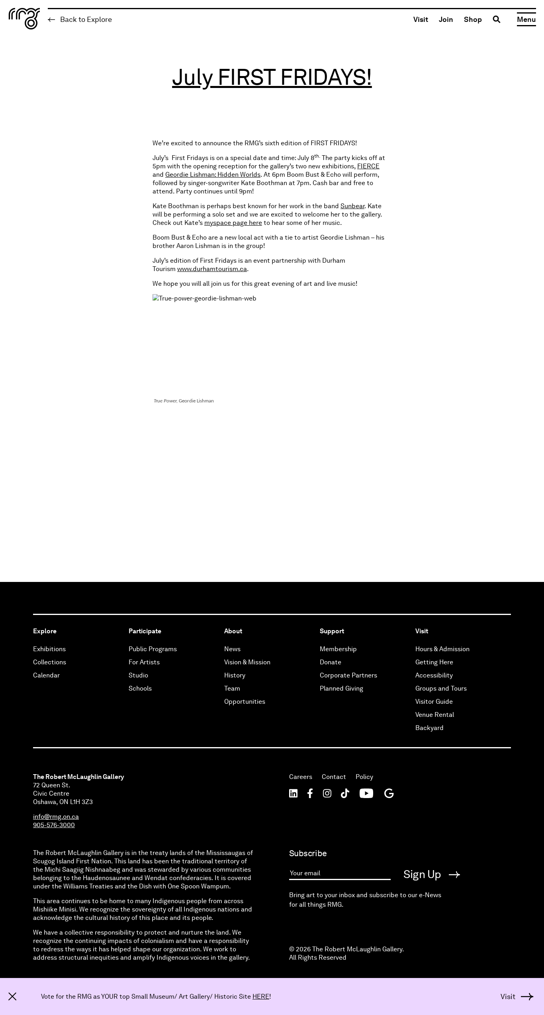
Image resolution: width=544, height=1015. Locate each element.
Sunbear (352, 206)
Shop (473, 19)
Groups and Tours (441, 688)
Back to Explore (85, 19)
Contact (334, 777)
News (232, 649)
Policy (364, 777)
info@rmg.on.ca (56, 816)
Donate (330, 662)
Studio (138, 675)
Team (232, 688)
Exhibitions (49, 649)
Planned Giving (341, 688)
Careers (300, 777)
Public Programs (153, 649)
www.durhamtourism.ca (212, 269)
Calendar (46, 675)
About (233, 631)
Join (446, 19)
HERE (260, 996)
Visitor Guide (434, 701)
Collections (49, 662)
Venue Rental (434, 714)
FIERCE (368, 166)
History (234, 675)
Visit (420, 19)
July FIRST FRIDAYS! (272, 77)
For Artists (144, 662)
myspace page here (233, 222)
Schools (140, 688)
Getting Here (434, 662)
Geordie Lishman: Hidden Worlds (212, 174)
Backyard (429, 728)
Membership (338, 649)
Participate (145, 631)
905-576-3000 (54, 825)
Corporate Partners (348, 675)
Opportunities (244, 701)
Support (332, 631)
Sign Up (423, 874)
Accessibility (434, 675)
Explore (45, 631)
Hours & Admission (442, 649)
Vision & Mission (247, 662)
